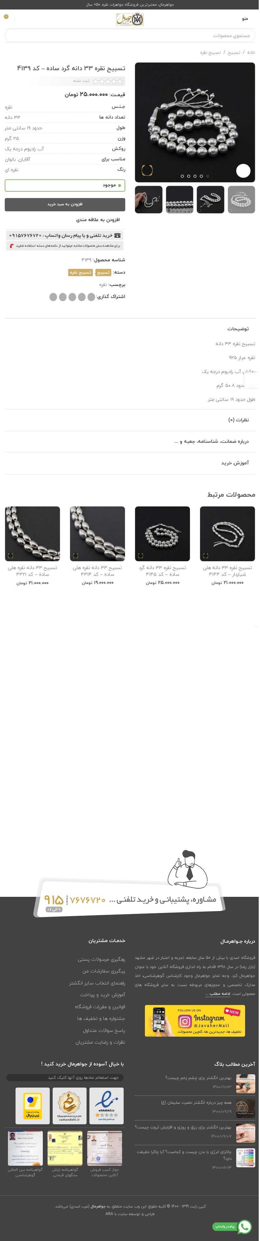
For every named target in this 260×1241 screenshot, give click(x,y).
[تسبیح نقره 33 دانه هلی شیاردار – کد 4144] (227, 533)
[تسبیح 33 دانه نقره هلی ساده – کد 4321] (32, 533)
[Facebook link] (49, 1229)
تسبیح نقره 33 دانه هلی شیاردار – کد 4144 (227, 570)
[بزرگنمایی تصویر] (243, 171)
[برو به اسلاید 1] (207, 176)
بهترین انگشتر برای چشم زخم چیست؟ (198, 1077)
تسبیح (234, 52)
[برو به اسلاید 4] (188, 176)
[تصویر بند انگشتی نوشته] (245, 1083)
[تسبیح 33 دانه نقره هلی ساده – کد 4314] (97, 533)
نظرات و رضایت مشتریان (100, 1042)
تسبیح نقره (210, 52)
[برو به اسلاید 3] (195, 176)
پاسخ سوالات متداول (104, 1030)
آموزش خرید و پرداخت (102, 994)
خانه (251, 52)
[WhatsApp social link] (63, 297)
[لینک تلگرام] (53, 297)
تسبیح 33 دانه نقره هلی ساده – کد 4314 (97, 570)
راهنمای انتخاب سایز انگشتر (97, 983)
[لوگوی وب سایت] (130, 18)
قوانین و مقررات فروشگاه (100, 1006)
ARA (109, 1214)
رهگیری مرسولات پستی (101, 959)
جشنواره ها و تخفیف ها (101, 1018)
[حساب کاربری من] (21, 19)
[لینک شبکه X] (91, 297)
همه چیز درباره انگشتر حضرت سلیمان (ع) (196, 1102)
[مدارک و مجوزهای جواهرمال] (104, 1148)
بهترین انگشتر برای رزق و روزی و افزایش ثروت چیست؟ (183, 1127)
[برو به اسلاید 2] (201, 176)
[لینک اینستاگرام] (30, 1229)
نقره (103, 284)
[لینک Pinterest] (82, 297)
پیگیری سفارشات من (103, 971)
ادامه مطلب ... (217, 994)
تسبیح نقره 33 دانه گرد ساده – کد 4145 (162, 570)
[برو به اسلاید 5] (182, 176)
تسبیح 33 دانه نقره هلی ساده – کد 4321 (32, 570)
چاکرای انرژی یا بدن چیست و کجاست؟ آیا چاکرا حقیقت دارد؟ (184, 1155)
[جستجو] (11, 35)
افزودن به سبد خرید (65, 204)
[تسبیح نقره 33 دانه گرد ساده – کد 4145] (162, 533)
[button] (249, 123)
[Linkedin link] (72, 297)
